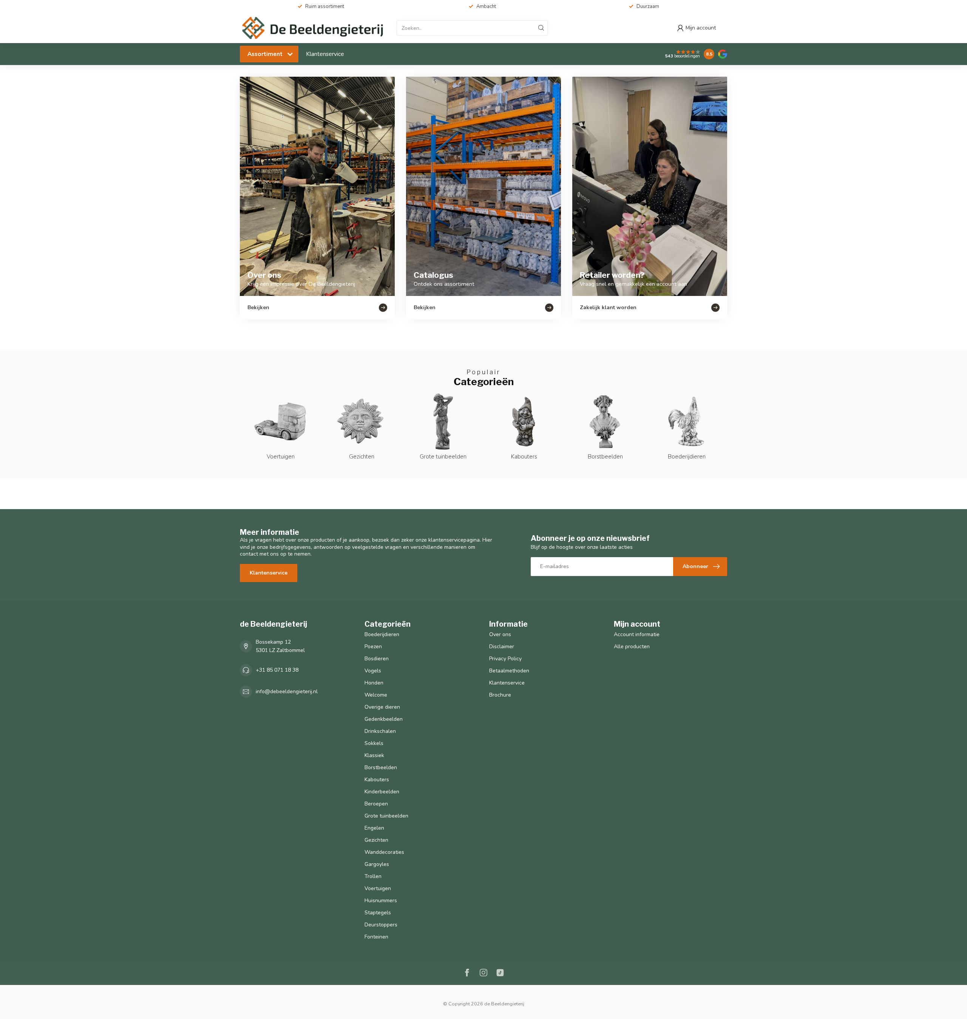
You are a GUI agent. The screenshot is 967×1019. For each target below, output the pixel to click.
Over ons (500, 634)
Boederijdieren (382, 634)
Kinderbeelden (382, 791)
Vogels (373, 670)
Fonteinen (376, 936)
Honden (374, 682)
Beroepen (376, 803)
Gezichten (376, 840)
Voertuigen (378, 888)
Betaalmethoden (509, 670)
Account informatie (637, 634)
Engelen (374, 828)
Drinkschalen (380, 731)
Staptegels (378, 912)
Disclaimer (501, 646)
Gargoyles (377, 864)
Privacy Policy (505, 658)
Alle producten (632, 646)
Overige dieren (382, 707)
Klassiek (374, 755)
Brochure (500, 694)
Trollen (373, 876)
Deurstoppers (381, 924)
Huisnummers (381, 900)
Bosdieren (377, 658)
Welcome (376, 694)
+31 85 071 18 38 (277, 670)
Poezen (373, 646)
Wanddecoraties (384, 852)
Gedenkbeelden (384, 719)
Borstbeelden (381, 767)
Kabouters (377, 779)
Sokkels (374, 743)
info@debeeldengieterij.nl (287, 691)
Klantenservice (325, 54)
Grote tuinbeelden (386, 815)
